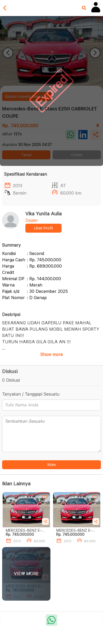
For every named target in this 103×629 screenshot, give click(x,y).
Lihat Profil (43, 228)
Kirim (52, 465)
